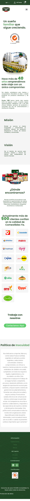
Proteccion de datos (6, 494)
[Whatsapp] (17, 465)
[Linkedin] (13, 465)
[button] (26, 9)
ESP (7, 2)
